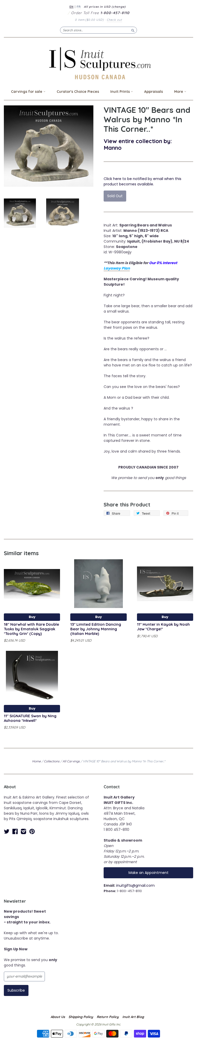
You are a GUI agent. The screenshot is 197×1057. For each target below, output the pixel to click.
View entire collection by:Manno (138, 144)
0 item (89, 20)
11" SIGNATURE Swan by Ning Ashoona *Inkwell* (30, 718)
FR (79, 6)
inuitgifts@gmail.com (135, 885)
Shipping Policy (80, 1017)
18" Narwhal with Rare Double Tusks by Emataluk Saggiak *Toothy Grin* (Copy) (31, 629)
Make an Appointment (149, 872)
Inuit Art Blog (133, 1017)
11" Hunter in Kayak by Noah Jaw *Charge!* (163, 626)
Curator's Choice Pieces (78, 91)
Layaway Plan (117, 268)
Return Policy (108, 1017)
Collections (52, 761)
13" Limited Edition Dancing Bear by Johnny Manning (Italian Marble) (95, 629)
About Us (58, 1017)
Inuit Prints (120, 91)
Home (36, 761)
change (118, 6)
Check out (114, 20)
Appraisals (153, 91)
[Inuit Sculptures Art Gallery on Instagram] (23, 831)
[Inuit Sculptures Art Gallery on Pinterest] (32, 831)
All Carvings (71, 761)
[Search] (132, 30)
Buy (32, 616)
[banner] (98, 63)
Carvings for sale (27, 91)
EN (72, 6)
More (179, 91)
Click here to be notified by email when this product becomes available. (142, 181)
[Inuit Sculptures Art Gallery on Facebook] (15, 831)
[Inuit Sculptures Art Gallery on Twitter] (6, 831)
